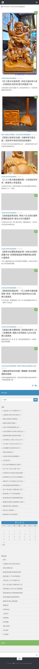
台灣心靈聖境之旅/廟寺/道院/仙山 (13, 431)
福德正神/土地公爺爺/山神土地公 (13, 481)
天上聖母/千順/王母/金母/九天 (12, 444)
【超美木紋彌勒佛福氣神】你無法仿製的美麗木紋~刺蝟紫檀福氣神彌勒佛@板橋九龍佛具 (19, 254)
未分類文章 (6, 460)
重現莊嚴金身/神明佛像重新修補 (12, 498)
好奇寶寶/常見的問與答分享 (11, 448)
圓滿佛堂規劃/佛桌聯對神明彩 (12, 435)
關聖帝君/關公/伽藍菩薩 (10, 506)
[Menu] (36, 2)
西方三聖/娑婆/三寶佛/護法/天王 (12, 489)
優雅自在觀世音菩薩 (9, 423)
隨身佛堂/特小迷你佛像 (10, 514)
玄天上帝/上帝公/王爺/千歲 (11, 469)
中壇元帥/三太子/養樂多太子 (11, 411)
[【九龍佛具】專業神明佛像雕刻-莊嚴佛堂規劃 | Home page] (3, 2)
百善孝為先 (6, 609)
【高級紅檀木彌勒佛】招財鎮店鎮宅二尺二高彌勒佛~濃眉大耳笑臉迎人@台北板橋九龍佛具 (19, 333)
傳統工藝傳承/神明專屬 (8, 134)
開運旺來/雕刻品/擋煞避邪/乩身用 (26, 366)
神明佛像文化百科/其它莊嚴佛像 (12, 477)
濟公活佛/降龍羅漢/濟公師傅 (11, 464)
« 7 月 (3, 545)
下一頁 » (35, 386)
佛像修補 (5, 618)
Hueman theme (28, 663)
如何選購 (5, 622)
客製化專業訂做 (8, 452)
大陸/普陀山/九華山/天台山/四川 (12, 440)
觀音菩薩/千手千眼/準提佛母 (11, 493)
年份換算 (5, 634)
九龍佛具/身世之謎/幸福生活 (11, 415)
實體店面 (5, 605)
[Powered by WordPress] (13, 663)
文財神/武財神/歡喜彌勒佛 (8, 78)
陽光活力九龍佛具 (8, 510)
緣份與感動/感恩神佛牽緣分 (11, 485)
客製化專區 (6, 626)
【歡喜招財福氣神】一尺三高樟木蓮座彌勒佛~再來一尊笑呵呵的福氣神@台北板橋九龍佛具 (19, 293)
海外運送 (5, 630)
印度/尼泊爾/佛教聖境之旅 (11, 427)
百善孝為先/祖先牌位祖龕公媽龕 (12, 473)
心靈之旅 (5, 613)
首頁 (4, 560)
